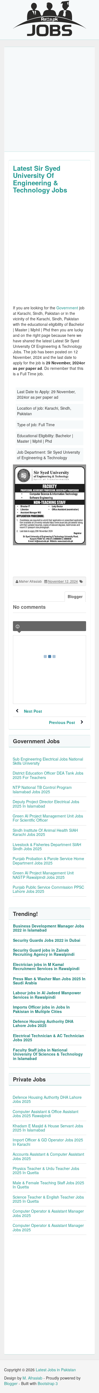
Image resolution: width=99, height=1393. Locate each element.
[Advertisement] (49, 99)
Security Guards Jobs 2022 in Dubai (46, 940)
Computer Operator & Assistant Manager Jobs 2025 (48, 1213)
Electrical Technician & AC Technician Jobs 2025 (48, 1037)
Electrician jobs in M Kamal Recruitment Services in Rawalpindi (46, 966)
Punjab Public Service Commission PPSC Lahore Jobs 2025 (48, 889)
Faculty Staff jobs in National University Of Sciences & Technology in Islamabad (48, 1054)
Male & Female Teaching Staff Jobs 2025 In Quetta (48, 1185)
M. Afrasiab (32, 1378)
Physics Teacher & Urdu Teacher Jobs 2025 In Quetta (46, 1170)
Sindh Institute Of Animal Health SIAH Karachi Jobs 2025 (45, 832)
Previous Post (62, 722)
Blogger (11, 1383)
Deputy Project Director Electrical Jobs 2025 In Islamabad (46, 803)
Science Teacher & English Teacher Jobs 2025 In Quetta (48, 1199)
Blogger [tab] (75, 596)
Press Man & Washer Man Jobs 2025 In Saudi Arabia (49, 980)
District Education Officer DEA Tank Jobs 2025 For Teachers (48, 775)
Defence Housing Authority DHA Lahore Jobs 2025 (43, 1023)
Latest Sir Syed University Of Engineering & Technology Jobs (40, 178)
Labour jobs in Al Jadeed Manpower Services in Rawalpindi (47, 995)
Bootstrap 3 (48, 1383)
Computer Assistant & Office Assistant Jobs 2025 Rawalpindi (45, 1113)
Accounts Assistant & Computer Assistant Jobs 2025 (48, 1156)
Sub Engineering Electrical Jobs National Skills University (48, 761)
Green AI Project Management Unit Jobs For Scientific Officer (48, 818)
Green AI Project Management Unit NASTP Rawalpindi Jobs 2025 (43, 875)
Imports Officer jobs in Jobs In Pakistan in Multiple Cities (41, 1009)
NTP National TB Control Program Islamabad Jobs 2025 (42, 789)
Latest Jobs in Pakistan (56, 1369)
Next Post (33, 711)
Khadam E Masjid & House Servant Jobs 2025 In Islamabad (48, 1128)
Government (67, 307)
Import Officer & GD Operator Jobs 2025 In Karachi (48, 1142)
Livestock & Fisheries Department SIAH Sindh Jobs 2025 (47, 846)
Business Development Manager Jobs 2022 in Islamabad (48, 928)
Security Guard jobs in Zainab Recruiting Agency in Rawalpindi (44, 952)
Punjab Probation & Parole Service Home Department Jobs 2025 (48, 860)
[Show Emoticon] (18, 626)
